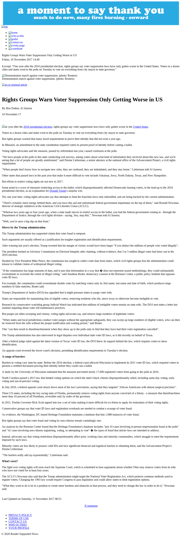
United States (140, 126)
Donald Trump (58, 190)
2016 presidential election (37, 126)
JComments (91, 505)
